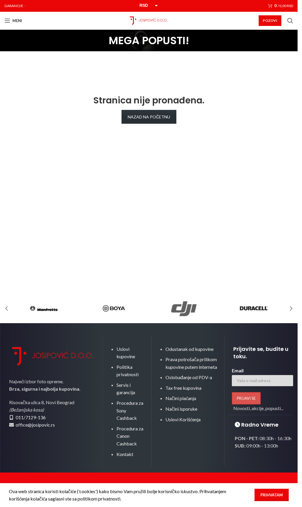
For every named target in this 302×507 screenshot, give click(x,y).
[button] (6, 308)
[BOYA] (114, 308)
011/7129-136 (31, 417)
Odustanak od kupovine (189, 349)
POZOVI (270, 20)
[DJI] (184, 308)
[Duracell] (254, 308)
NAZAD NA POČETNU (149, 116)
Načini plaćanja (180, 398)
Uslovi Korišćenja (183, 419)
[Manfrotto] (44, 308)
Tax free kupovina (183, 388)
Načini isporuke (181, 409)
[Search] (290, 21)
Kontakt (124, 454)
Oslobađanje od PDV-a (188, 377)
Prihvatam (271, 495)
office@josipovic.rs (35, 424)
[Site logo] (149, 20)
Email (238, 370)
